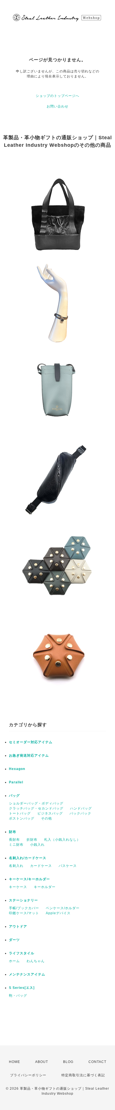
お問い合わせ (57, 106)
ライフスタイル (21, 953)
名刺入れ (16, 866)
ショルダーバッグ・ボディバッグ (36, 803)
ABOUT (41, 1062)
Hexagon (17, 769)
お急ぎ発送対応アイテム (29, 755)
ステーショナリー (23, 900)
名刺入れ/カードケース (27, 858)
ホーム (14, 961)
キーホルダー (45, 887)
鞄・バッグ (18, 995)
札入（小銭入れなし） (62, 840)
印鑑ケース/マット (24, 913)
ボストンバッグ (21, 818)
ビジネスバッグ (50, 813)
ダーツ (14, 940)
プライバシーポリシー (28, 1075)
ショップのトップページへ (57, 96)
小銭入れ (37, 845)
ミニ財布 (16, 845)
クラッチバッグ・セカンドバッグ (36, 808)
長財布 (14, 840)
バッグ (14, 796)
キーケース (18, 887)
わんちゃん (36, 961)
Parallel (16, 782)
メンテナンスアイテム (27, 974)
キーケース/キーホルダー (29, 879)
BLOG (68, 1062)
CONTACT (97, 1062)
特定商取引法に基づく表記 (83, 1075)
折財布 (32, 840)
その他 (46, 818)
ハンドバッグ (81, 808)
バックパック (80, 813)
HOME (14, 1062)
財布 (12, 832)
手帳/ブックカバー (24, 908)
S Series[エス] (22, 988)
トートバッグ (20, 813)
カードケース (41, 866)
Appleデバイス (58, 913)
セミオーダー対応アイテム (30, 742)
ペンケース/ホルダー (63, 908)
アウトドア (18, 926)
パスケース (68, 866)
